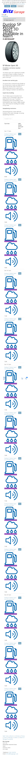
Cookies (16, 737)
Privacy (23, 736)
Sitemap (10, 737)
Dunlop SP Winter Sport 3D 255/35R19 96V (10, 504)
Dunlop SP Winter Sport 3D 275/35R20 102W (10, 643)
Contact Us (21, 737)
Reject (13, 6)
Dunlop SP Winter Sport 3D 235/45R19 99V (10, 413)
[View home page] (14, 11)
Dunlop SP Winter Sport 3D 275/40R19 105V (10, 550)
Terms (5, 737)
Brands (9, 18)
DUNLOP (13, 18)
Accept (7, 6)
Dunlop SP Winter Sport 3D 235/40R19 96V (10, 368)
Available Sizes (8, 118)
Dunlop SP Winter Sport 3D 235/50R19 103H (10, 459)
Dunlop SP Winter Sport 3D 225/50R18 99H (10, 274)
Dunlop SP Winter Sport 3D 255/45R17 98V (10, 225)
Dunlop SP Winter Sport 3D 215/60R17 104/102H (10, 180)
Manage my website (8, 739)
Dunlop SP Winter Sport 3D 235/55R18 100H (10, 319)
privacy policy (21, 4)
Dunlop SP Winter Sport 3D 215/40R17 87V (10, 134)
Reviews (18, 736)
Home (5, 18)
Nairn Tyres (6, 736)
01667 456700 (12, 752)
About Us (12, 736)
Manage (20, 6)
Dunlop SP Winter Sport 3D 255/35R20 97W (10, 598)
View (20, 134)
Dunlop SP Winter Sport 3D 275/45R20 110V (10, 689)
